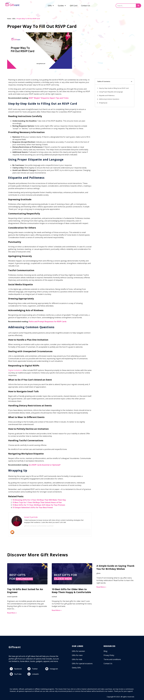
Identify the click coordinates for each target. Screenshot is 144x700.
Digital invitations (15, 370)
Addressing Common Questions (109, 99)
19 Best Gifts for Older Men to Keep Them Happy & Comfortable (71, 591)
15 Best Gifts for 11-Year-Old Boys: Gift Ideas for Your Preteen (38, 505)
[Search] (138, 5)
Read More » (12, 613)
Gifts (13, 19)
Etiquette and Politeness (107, 95)
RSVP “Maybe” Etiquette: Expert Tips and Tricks (49, 98)
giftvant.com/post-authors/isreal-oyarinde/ (39, 526)
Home (9, 19)
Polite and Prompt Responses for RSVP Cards (47, 321)
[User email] (12, 532)
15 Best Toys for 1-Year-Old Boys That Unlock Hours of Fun (37, 502)
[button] (131, 81)
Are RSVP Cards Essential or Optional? (45, 465)
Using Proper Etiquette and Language (111, 92)
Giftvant (15, 647)
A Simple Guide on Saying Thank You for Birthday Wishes (115, 567)
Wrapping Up (103, 103)
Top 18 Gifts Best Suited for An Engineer (25, 591)
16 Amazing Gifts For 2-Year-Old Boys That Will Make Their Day (39, 500)
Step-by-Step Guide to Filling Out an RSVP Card (114, 88)
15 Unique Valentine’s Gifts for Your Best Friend (32, 507)
